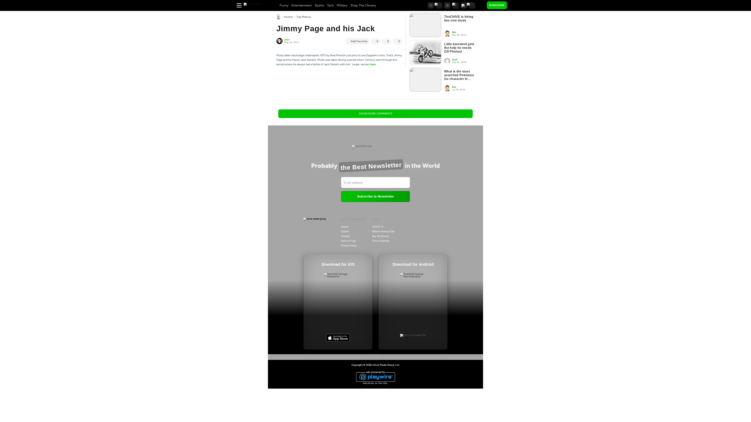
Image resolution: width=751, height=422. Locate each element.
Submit (345, 231)
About (344, 226)
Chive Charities (380, 240)
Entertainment (301, 5)
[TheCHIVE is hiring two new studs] (425, 25)
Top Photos (303, 17)
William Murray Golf (383, 231)
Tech (330, 5)
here (373, 64)
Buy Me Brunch (380, 236)
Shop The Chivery (363, 5)
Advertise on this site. (375, 383)
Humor (288, 17)
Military (342, 5)
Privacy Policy (349, 245)
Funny (284, 5)
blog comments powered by (297, 105)
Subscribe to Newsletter (375, 196)
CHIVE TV (378, 226)
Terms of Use (348, 240)
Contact (345, 236)
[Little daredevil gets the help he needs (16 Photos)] (425, 52)
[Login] (513, 5)
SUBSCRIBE (497, 5)
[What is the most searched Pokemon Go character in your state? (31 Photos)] (425, 79)
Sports (319, 5)
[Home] (278, 17)
